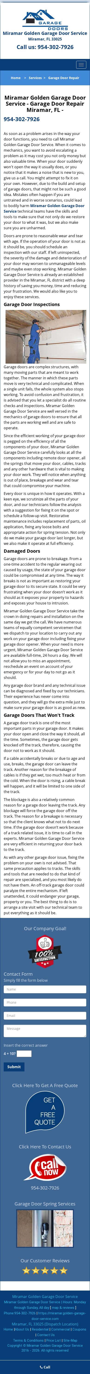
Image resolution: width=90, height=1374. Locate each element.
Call (46, 1367)
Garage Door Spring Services (45, 1204)
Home (16, 78)
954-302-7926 (56, 47)
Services (35, 78)
